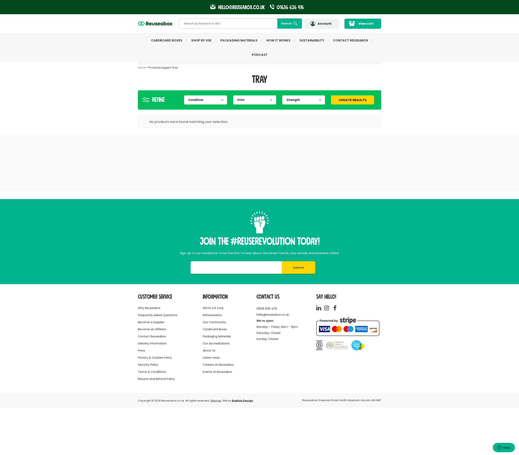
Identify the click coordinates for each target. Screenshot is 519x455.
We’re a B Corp (213, 308)
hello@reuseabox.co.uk (272, 315)
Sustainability (311, 40)
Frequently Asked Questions (157, 315)
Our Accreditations (216, 343)
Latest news (211, 358)
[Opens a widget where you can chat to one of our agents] (504, 448)
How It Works (278, 40)
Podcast (259, 55)
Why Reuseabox (149, 308)
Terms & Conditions (152, 372)
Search (286, 23)
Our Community (214, 322)
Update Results (353, 100)
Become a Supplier (151, 322)
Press (141, 350)
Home (142, 67)
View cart (366, 23)
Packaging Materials (217, 336)
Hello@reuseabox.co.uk (241, 7)
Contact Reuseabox (350, 40)
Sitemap (215, 401)
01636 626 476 (290, 7)
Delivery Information (152, 343)
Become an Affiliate (152, 329)
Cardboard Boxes (215, 329)
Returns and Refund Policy (156, 379)
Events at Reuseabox (217, 372)
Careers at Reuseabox (218, 365)
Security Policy (148, 365)
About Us (209, 350)
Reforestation (212, 315)
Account (324, 23)
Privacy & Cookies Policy (155, 358)
